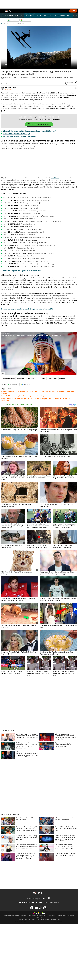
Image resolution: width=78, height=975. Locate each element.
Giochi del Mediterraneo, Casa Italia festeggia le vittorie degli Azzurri (25, 396)
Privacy (33, 919)
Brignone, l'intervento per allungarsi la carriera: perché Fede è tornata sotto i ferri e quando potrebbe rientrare (37, 392)
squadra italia (64, 15)
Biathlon (20, 379)
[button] (75, 15)
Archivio (56, 902)
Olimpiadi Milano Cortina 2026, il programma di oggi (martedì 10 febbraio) (29, 131)
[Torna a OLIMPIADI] (2, 15)
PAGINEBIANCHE (41, 915)
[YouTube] (36, 909)
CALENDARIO (29, 15)
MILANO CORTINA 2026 (18, 24)
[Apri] (2, 11)
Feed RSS (51, 902)
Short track (52, 379)
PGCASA (34, 915)
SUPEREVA (39, 917)
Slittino (62, 379)
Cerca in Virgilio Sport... (37, 898)
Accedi (73, 11)
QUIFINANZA (64, 915)
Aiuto (58, 919)
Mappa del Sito (43, 902)
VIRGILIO (10, 915)
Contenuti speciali (24, 902)
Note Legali (27, 919)
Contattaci (34, 902)
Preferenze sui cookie (50, 919)
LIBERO (6, 915)
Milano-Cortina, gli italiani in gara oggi (16, 134)
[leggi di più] (75, 88)
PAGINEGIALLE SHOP (26, 915)
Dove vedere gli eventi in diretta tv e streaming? (20, 136)
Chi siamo (20, 919)
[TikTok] (40, 909)
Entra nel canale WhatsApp (40, 124)
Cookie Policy (40, 919)
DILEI (53, 915)
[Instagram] (44, 909)
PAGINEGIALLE (16, 915)
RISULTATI (52, 15)
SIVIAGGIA (58, 915)
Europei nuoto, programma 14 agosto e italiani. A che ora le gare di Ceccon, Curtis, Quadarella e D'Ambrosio (35, 399)
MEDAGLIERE (41, 15)
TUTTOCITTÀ (49, 915)
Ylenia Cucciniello (10, 87)
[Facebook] (31, 909)
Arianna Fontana (8, 379)
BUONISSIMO (71, 915)
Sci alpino (30, 379)
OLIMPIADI (7, 24)
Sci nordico (41, 379)
